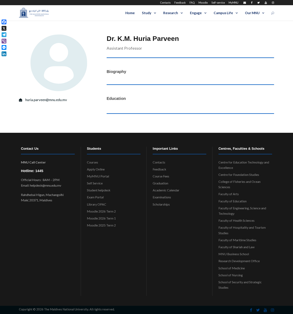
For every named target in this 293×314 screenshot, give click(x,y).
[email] (244, 2)
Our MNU (252, 13)
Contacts (165, 2)
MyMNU (233, 2)
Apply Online (96, 169)
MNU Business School (233, 254)
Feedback (180, 2)
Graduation (160, 183)
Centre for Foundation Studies (238, 174)
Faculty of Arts (228, 194)
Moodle (203, 2)
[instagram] (273, 2)
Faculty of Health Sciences (236, 220)
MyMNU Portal (98, 176)
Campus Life (223, 13)
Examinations (162, 197)
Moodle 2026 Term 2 (101, 211)
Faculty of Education (232, 201)
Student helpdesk (98, 190)
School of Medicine (231, 268)
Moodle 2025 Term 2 (101, 225)
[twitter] (258, 2)
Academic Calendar (166, 190)
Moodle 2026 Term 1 (101, 218)
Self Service (95, 183)
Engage (196, 13)
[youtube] (266, 2)
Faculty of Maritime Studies (237, 240)
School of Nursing (230, 275)
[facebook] (251, 2)
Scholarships (161, 204)
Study (146, 13)
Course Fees (161, 176)
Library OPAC (96, 204)
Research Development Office (239, 261)
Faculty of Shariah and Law (236, 247)
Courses (92, 162)
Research (170, 13)
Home (130, 13)
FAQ (192, 2)
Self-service (218, 2)
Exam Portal (95, 197)
